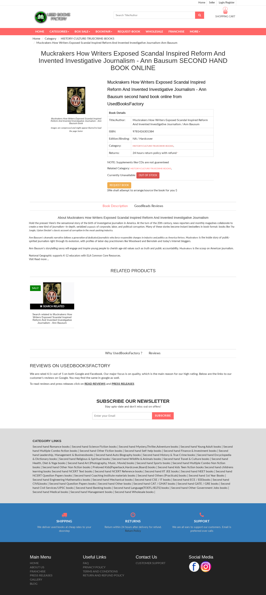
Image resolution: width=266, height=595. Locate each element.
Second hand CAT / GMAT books (154, 483)
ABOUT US (37, 567)
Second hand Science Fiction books (94, 446)
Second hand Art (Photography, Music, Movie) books (101, 463)
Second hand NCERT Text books (72, 471)
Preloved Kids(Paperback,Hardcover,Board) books (124, 467)
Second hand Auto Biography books (119, 455)
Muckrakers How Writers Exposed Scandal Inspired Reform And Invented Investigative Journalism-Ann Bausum (106, 42)
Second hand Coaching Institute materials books (105, 475)
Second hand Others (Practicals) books (162, 475)
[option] (52, 312)
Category (50, 38)
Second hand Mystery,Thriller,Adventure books (149, 446)
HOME (34, 563)
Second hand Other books (115, 483)
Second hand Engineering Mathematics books (62, 479)
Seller (212, 2)
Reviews (155, 353)
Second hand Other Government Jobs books (199, 487)
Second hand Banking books (94, 487)
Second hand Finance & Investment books (190, 450)
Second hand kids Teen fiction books (181, 467)
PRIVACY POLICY (94, 567)
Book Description (115, 206)
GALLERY (36, 579)
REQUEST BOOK (119, 185)
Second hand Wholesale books (134, 492)
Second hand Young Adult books (201, 446)
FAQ (86, 563)
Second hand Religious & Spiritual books (85, 459)
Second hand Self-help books (143, 450)
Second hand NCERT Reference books (119, 471)
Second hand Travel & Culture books (186, 459)
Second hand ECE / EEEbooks (192, 479)
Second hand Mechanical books (112, 479)
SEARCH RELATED (53, 306)
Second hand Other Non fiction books (66, 467)
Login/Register (227, 2)
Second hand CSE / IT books (153, 479)
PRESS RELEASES (41, 575)
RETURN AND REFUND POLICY (103, 575)
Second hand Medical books (51, 492)
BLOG (33, 583)
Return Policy (133, 531)
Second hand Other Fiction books (101, 450)
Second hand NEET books (197, 471)
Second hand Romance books (51, 446)
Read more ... (41, 259)
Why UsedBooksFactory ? (123, 353)
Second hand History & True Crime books (169, 455)
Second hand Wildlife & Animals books (137, 459)
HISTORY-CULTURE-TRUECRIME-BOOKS (87, 38)
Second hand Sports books (153, 463)
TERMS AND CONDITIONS (100, 571)
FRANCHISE (38, 571)
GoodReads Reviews (148, 206)
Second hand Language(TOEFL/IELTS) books (142, 487)
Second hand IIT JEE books (162, 471)
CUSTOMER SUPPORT (150, 563)
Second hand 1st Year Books (207, 475)
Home (201, 2)
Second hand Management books (91, 492)
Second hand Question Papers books (73, 483)
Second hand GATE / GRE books (198, 483)
